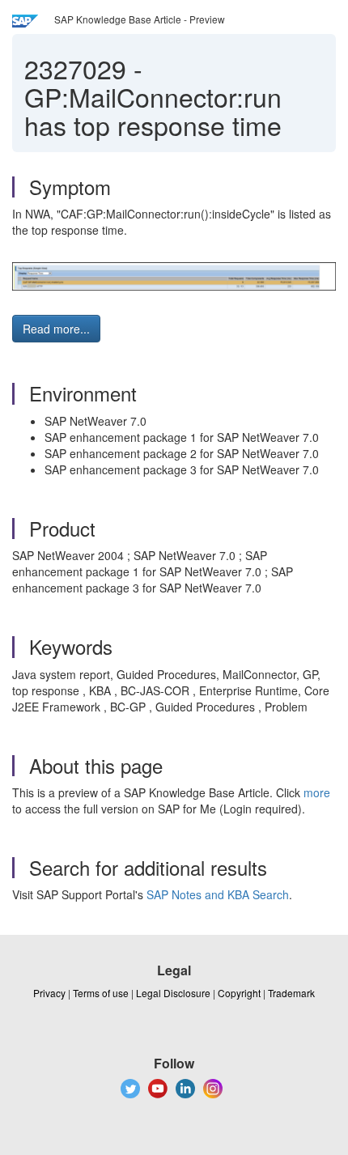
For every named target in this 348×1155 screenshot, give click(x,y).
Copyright (239, 993)
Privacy (49, 993)
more (316, 792)
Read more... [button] (56, 329)
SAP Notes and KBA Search (217, 894)
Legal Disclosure (173, 993)
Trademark (291, 993)
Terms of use (101, 993)
